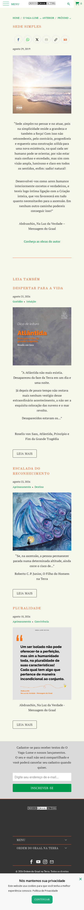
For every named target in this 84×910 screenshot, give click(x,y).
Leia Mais (25, 453)
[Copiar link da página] (56, 39)
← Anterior (46, 17)
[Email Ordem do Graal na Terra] (52, 861)
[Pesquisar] (68, 3)
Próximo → (64, 17)
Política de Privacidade (45, 890)
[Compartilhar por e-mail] (46, 39)
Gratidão (18, 301)
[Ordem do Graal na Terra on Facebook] (32, 861)
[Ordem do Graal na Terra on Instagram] (45, 861)
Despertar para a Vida (38, 288)
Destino (39, 487)
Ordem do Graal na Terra (36, 871)
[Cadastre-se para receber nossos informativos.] (65, 39)
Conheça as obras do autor (42, 241)
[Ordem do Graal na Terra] (42, 4)
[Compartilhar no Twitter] (37, 39)
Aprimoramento (22, 487)
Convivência (42, 621)
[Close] (80, 879)
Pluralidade (27, 608)
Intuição (31, 301)
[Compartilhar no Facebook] (18, 39)
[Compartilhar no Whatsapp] (28, 39)
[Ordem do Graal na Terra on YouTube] (38, 861)
